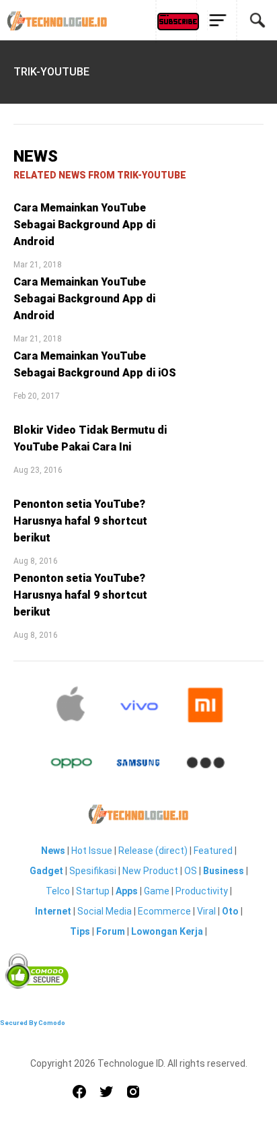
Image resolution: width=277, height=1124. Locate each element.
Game (156, 891)
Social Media (104, 911)
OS (190, 870)
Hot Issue (91, 850)
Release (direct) (153, 850)
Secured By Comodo (32, 1022)
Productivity (201, 891)
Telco (58, 891)
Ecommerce (164, 911)
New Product (150, 870)
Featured (213, 850)
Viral (206, 911)
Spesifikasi (92, 870)
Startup (93, 891)
